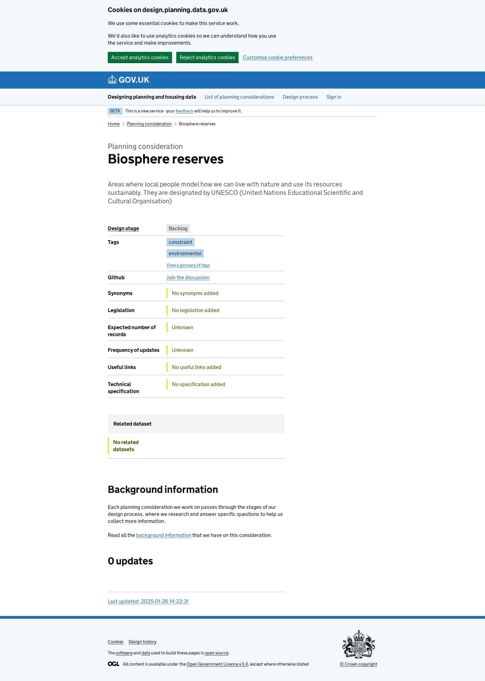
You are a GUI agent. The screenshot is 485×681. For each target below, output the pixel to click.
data (145, 652)
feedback (184, 111)
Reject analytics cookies (207, 57)
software (124, 652)
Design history (142, 641)
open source (216, 652)
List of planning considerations (239, 97)
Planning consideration (149, 123)
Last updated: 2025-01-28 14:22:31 (148, 601)
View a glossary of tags (188, 265)
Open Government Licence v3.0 (217, 664)
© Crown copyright (358, 664)
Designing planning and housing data (152, 97)
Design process (300, 97)
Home (114, 123)
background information (163, 535)
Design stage (123, 228)
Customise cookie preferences (278, 57)
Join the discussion (187, 277)
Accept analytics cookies (140, 57)
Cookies (115, 641)
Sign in (333, 97)
